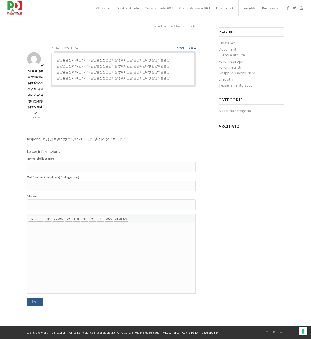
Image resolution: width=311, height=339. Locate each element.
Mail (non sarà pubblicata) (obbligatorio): (53, 177)
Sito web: (33, 196)
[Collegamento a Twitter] (294, 7)
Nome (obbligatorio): (40, 159)
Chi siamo (227, 43)
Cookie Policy (190, 332)
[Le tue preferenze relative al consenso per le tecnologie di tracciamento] (303, 331)
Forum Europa (231, 61)
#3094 (192, 48)
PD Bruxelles (57, 332)
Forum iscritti (230, 67)
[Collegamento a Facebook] (287, 7)
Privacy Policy (170, 332)
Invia (35, 301)
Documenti (228, 49)
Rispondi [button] (180, 48)
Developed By (210, 332)
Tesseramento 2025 (236, 85)
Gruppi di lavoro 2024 (237, 73)
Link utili (226, 79)
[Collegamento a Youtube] (301, 7)
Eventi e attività (232, 55)
